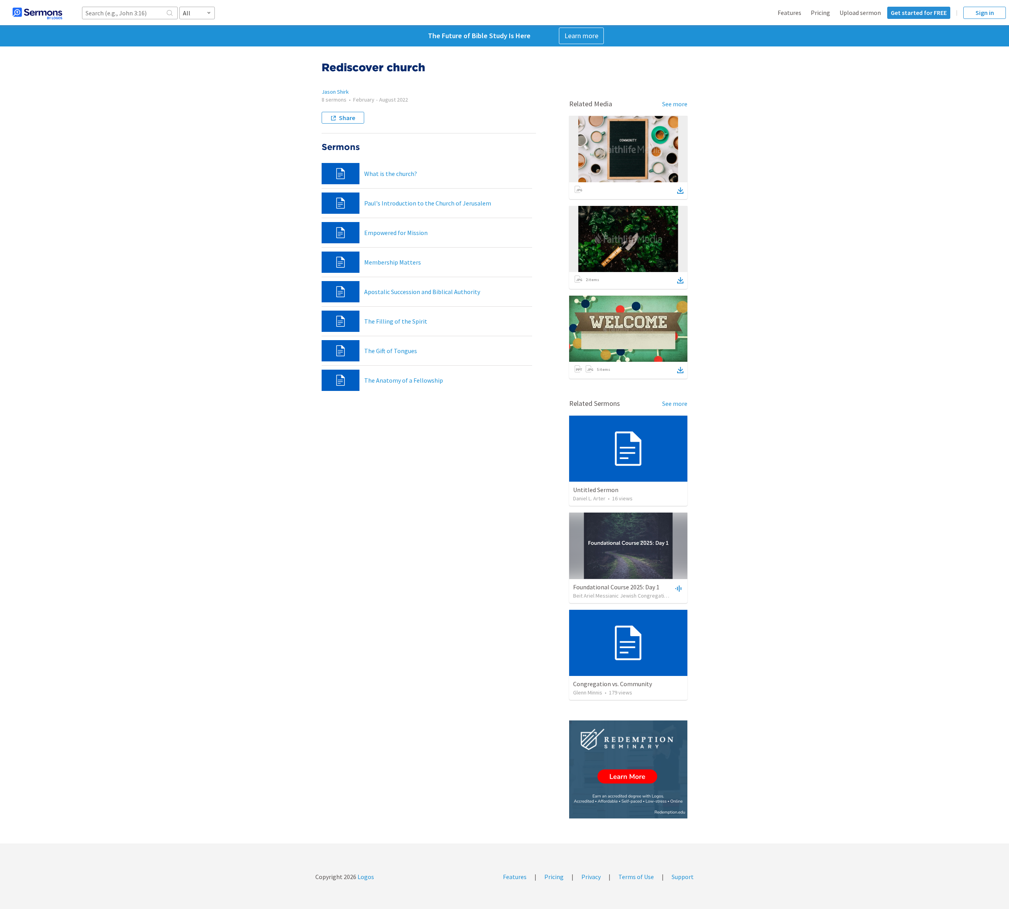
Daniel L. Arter (589, 498)
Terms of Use (636, 877)
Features (789, 13)
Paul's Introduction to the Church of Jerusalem (427, 203)
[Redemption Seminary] (628, 769)
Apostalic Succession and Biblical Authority (422, 292)
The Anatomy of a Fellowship (403, 380)
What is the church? (390, 174)
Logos (365, 877)
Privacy (591, 877)
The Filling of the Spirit (395, 321)
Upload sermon (860, 13)
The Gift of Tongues (390, 351)
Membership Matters (392, 262)
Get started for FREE (919, 13)
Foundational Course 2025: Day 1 (616, 587)
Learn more (581, 35)
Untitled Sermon (595, 490)
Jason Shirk (335, 91)
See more (674, 104)
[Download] (680, 190)
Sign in (984, 13)
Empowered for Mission (396, 233)
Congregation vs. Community (612, 684)
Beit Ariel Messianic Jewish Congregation (621, 595)
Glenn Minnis (587, 692)
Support (683, 877)
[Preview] (677, 588)
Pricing (820, 13)
